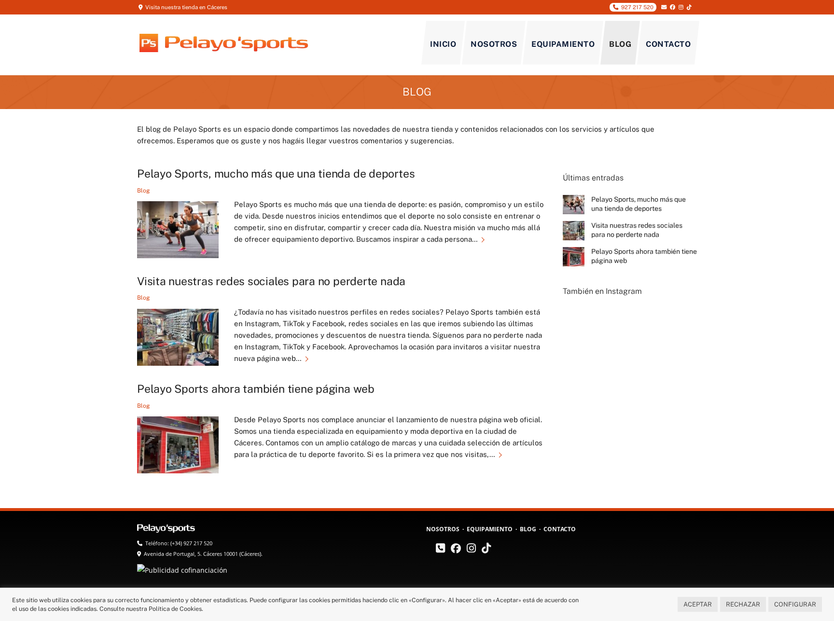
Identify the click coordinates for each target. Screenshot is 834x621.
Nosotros (494, 44)
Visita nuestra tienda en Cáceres (186, 7)
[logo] (167, 529)
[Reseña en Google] (431, 551)
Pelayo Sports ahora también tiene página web (256, 388)
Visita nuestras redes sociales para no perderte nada (271, 281)
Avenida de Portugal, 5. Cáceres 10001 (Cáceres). (203, 553)
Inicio (443, 44)
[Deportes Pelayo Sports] (223, 47)
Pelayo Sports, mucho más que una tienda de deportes (276, 173)
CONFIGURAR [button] (795, 604)
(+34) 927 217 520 (191, 543)
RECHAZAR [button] (743, 604)
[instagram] (471, 549)
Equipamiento (563, 44)
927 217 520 (635, 7)
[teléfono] (440, 549)
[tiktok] (486, 549)
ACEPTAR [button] (697, 604)
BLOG (417, 91)
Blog (620, 44)
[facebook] (456, 549)
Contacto (668, 44)
